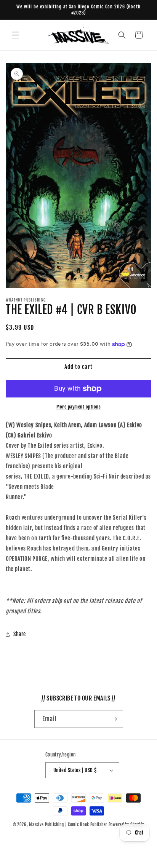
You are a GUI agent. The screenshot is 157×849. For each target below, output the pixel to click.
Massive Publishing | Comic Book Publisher (68, 824)
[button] (15, 35)
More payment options (78, 407)
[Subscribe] (114, 719)
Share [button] (19, 634)
